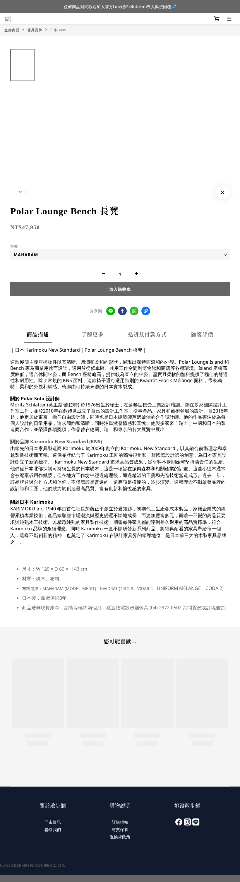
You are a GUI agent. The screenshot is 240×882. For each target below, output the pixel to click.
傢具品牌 (34, 30)
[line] (110, 311)
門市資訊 (52, 822)
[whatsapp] (134, 311)
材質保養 (120, 829)
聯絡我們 (52, 829)
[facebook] (122, 311)
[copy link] (145, 311)
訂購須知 (120, 822)
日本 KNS (58, 30)
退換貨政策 (120, 837)
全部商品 (12, 30)
